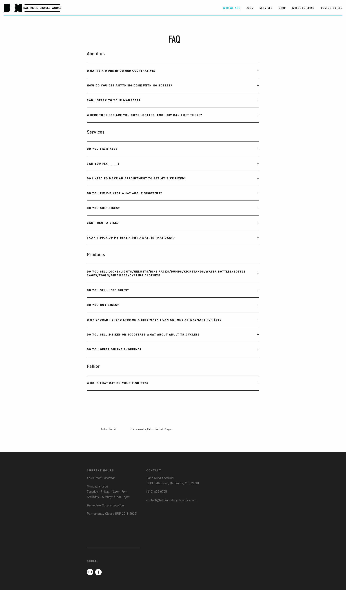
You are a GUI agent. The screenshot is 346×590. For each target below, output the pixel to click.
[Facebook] (98, 572)
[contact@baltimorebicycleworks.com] (90, 572)
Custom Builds (331, 8)
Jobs (250, 8)
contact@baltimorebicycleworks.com (171, 500)
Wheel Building (303, 8)
